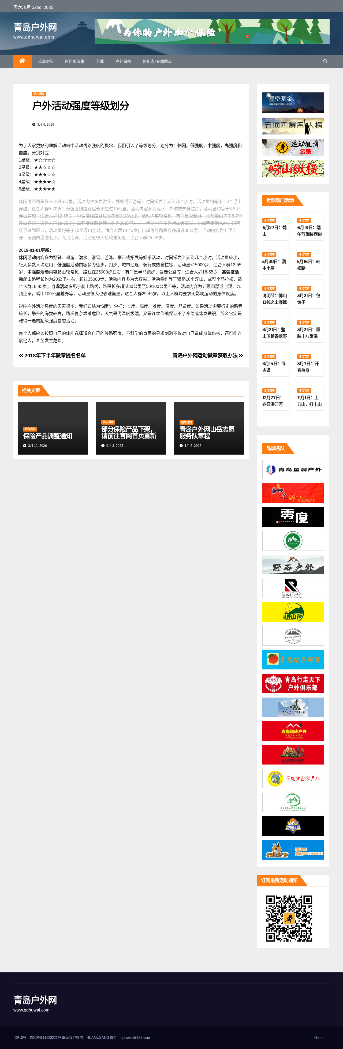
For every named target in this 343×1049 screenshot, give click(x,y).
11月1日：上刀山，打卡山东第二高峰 (309, 404)
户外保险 (123, 61)
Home (318, 1038)
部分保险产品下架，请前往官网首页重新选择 (128, 435)
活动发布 (45, 61)
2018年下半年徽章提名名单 (54, 355)
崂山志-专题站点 (157, 61)
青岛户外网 (35, 27)
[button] (325, 61)
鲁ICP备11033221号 (45, 1038)
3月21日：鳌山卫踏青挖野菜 (274, 336)
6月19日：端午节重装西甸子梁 (309, 234)
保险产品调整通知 (47, 436)
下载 (100, 61)
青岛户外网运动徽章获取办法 (206, 355)
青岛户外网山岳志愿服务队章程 (207, 432)
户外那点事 (74, 61)
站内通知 (39, 93)
